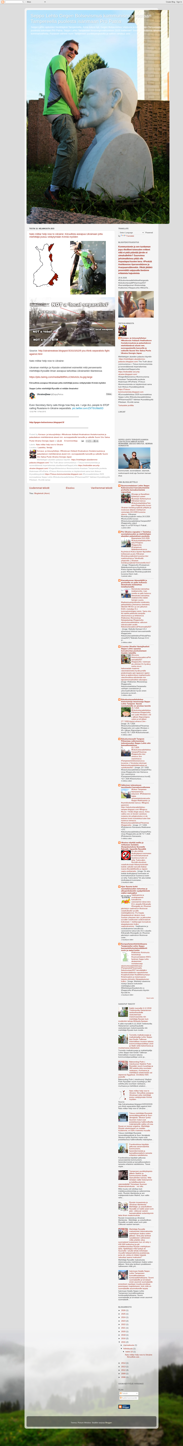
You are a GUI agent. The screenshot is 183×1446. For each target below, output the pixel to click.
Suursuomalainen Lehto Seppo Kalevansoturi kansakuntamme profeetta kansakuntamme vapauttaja (135, 489)
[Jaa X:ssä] (92, 441)
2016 (123, 1338)
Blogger (108, 1423)
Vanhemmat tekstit (101, 487)
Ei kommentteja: (71, 441)
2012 (123, 1370)
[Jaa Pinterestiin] (97, 441)
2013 (123, 1367)
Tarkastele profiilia (126, 405)
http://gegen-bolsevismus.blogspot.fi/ (46, 422)
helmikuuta (128, 1349)
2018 (123, 1335)
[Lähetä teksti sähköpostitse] (82, 441)
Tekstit (125, 1393)
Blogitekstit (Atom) (42, 493)
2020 (123, 1332)
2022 (123, 1324)
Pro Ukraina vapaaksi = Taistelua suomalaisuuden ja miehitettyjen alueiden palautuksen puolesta (136, 534)
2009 (123, 1374)
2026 (123, 1310)
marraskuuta (129, 1345)
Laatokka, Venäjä (45, 448)
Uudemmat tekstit (39, 487)
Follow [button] (109, 394)
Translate (130, 236)
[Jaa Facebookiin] (94, 441)
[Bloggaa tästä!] (89, 441)
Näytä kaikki (150, 998)
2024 (123, 1317)
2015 (123, 1342)
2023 (123, 1321)
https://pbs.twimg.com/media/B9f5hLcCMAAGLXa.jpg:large (60, 377)
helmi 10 (129, 1352)
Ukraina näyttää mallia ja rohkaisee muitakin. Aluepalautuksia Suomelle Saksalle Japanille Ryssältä (133, 846)
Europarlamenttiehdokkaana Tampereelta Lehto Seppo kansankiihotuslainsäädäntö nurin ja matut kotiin (134, 947)
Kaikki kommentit (129, 1398)
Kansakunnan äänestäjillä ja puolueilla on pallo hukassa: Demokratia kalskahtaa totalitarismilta (134, 583)
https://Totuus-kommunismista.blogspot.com (63, 474)
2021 (123, 1328)
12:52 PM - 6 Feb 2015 (37, 411)
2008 (123, 1377)
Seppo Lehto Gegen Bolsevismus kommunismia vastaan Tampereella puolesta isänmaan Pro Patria (91, 18)
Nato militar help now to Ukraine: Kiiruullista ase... (139, 1356)
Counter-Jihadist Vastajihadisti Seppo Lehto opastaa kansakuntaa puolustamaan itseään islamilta (135, 650)
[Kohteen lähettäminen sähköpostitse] (87, 441)
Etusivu (70, 487)
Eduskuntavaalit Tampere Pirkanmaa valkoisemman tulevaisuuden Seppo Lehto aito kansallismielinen (136, 742)
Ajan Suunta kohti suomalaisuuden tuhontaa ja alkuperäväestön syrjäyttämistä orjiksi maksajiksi (135, 890)
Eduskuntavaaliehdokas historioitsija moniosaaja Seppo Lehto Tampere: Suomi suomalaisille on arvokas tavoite (136, 702)
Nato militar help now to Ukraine (49, 445)
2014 (123, 1363)
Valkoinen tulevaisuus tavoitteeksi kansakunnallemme (135, 786)
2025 (123, 1314)
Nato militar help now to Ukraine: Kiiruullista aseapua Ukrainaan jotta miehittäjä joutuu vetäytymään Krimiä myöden (66, 235)
